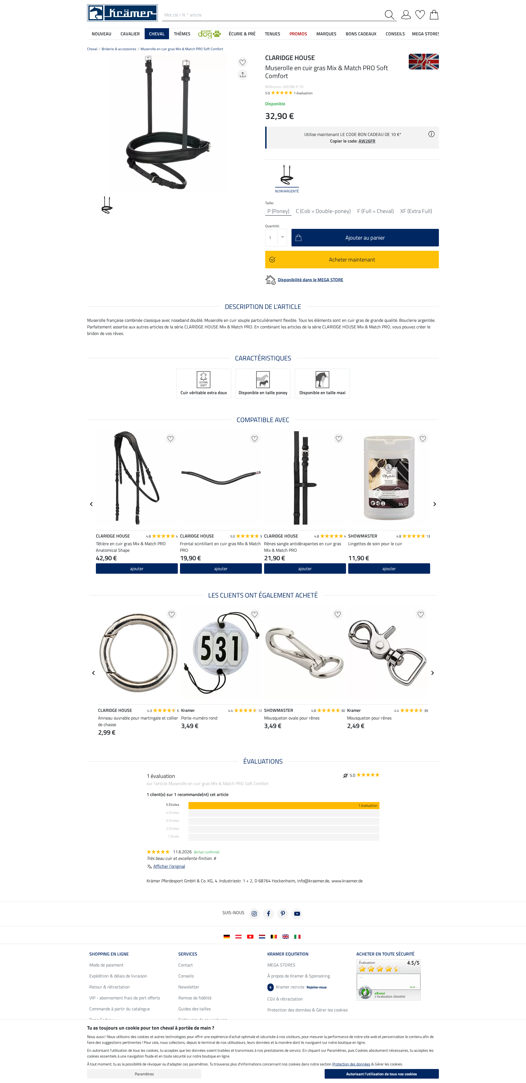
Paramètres (144, 1074)
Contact (185, 965)
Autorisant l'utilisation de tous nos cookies (381, 1074)
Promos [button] (298, 33)
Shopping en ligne (109, 954)
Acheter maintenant (352, 259)
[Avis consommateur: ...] (388, 979)
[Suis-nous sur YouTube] (296, 913)
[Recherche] (391, 15)
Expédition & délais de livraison (118, 976)
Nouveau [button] (101, 33)
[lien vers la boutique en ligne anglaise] (286, 936)
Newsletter (188, 986)
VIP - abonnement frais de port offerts (124, 997)
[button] (209, 33)
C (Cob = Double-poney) (323, 211)
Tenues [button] (272, 33)
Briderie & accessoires (119, 49)
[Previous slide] (91, 122)
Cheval (92, 49)
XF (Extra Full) (416, 211)
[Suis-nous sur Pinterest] (282, 913)
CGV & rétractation (285, 999)
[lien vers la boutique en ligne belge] (275, 936)
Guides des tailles (194, 1008)
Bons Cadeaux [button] (361, 33)
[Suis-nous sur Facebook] (268, 913)
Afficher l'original (169, 866)
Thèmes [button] (182, 33)
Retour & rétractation (109, 986)
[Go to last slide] (91, 504)
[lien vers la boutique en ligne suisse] (251, 936)
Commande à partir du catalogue (119, 1008)
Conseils (186, 976)
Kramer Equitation (287, 954)
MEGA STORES (426, 33)
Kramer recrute (298, 986)
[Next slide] (245, 122)
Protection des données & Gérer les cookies (307, 1010)
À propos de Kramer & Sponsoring (298, 976)
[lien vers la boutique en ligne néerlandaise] (263, 936)
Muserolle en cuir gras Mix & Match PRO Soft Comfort (182, 49)
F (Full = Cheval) (375, 211)
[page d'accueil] (122, 12)
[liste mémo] (420, 13)
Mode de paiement (106, 965)
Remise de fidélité (194, 997)
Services (187, 954)
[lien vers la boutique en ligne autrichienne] (239, 936)
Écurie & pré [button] (242, 33)
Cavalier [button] (130, 33)
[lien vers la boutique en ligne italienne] (298, 936)
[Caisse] (434, 13)
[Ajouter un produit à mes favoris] (243, 62)
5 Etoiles (172, 804)
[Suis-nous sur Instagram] (254, 913)
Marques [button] (326, 33)
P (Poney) (278, 211)
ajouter (137, 568)
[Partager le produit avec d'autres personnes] (243, 75)
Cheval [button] (157, 33)
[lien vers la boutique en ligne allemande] (228, 936)
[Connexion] (406, 13)
